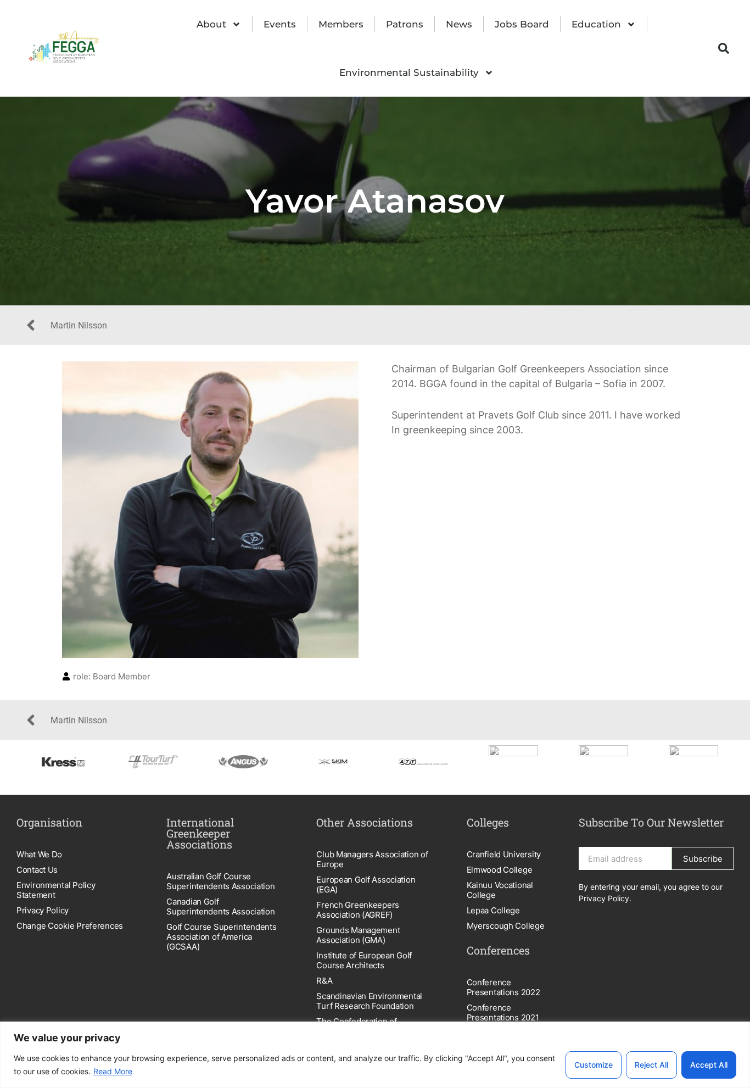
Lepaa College (493, 910)
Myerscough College (506, 925)
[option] (72, 761)
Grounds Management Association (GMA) (358, 935)
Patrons (404, 24)
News (459, 24)
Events (280, 24)
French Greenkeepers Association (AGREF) (357, 910)
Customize (593, 1064)
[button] (724, 48)
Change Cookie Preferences (69, 925)
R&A (324, 980)
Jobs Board (522, 24)
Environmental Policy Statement (55, 890)
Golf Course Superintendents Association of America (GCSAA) (221, 937)
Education (596, 24)
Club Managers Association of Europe (372, 859)
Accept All (708, 1064)
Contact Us (37, 869)
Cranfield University (504, 854)
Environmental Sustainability (409, 72)
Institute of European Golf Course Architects (364, 960)
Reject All (651, 1064)
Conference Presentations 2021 (503, 1012)
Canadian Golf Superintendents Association (220, 906)
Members (340, 24)
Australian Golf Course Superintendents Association (220, 881)
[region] (375, 1055)
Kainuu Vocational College (500, 890)
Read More (112, 1071)
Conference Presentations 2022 (503, 987)
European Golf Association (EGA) (365, 884)
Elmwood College (500, 869)
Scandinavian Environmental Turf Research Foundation (369, 1001)
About (211, 24)
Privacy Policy (42, 910)
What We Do (39, 854)
